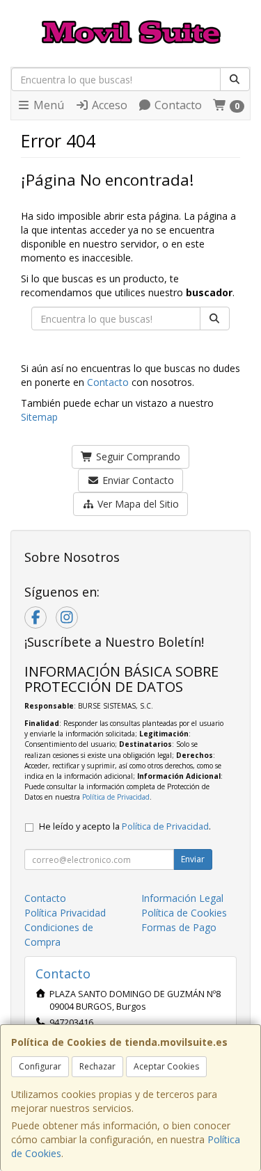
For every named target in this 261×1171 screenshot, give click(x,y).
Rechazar (97, 1066)
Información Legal (182, 898)
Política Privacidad (65, 912)
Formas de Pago (178, 927)
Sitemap (39, 416)
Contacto (177, 105)
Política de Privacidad (116, 797)
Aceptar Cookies (166, 1066)
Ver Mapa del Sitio (137, 503)
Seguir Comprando (136, 456)
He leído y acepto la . (125, 826)
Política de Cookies (184, 912)
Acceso (108, 105)
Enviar (193, 859)
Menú (47, 105)
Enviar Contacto (137, 480)
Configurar (40, 1066)
